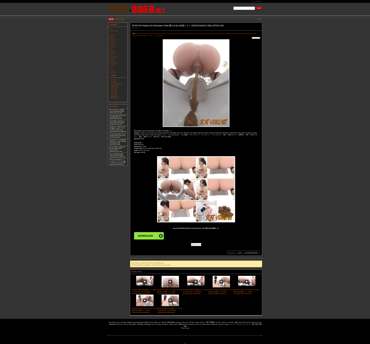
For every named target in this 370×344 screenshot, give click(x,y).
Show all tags (185, 328)
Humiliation (113, 65)
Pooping (238, 33)
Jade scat (173, 33)
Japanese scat (180, 33)
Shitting (251, 33)
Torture (111, 54)
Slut (111, 49)
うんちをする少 (158, 35)
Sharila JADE (173, 324)
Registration (119, 19)
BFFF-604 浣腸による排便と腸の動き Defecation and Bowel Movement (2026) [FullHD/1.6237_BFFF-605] (117, 149)
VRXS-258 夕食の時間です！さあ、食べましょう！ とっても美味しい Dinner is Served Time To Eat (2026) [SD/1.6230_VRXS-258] (117, 162)
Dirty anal (185, 322)
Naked (187, 33)
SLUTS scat (198, 324)
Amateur (112, 34)
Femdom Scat (113, 40)
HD (141, 33)
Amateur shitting (126, 322)
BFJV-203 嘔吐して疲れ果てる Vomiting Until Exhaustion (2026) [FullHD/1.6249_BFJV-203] (116, 123)
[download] (149, 236)
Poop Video (113, 58)
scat (159, 322)
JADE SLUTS (246, 322)
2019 (110, 322)
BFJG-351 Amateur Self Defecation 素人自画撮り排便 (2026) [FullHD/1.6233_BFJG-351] (117, 117)
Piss (121, 324)
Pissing (112, 60)
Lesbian (112, 41)
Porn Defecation (114, 56)
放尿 (256, 324)
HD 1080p (166, 33)
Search (259, 8)
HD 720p (112, 71)
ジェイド (232, 324)
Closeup (154, 33)
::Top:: (185, 343)
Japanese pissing (256, 322)
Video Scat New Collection (137, 9)
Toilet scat (140, 35)
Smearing (112, 62)
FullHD (146, 322)
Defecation (140, 322)
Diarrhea (178, 322)
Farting (138, 33)
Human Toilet (113, 63)
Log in (111, 19)
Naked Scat (224, 33)
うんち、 (151, 35)
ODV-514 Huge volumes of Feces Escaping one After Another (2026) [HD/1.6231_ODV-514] (117, 135)
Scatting (112, 43)
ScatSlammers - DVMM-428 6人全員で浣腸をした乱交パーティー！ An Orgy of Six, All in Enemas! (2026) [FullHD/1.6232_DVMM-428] (117, 129)
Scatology (112, 45)
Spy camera (206, 324)
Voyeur (146, 35)
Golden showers (200, 322)
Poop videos (232, 33)
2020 (113, 322)
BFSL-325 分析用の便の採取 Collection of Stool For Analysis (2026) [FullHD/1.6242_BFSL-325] (117, 156)
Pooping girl (245, 33)
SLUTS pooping (189, 324)
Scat (144, 33)
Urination (221, 324)
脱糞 (185, 326)
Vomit (111, 67)
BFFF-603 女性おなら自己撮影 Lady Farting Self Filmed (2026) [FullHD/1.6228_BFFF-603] (116, 111)
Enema (112, 38)
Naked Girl (204, 33)
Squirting (112, 51)
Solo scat (148, 33)
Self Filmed (113, 52)
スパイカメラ (246, 324)
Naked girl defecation (214, 33)
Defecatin (160, 33)
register (147, 265)
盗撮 (260, 324)
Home (259, 19)
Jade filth (230, 322)
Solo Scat (112, 47)
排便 (252, 324)
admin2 (232, 252)
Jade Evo (224, 322)
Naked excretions (195, 33)
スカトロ (239, 324)
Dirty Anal (112, 36)
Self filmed (165, 324)
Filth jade (191, 322)
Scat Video (136, 27)
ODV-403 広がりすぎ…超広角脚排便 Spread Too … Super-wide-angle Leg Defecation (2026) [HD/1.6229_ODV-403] (117, 142)
